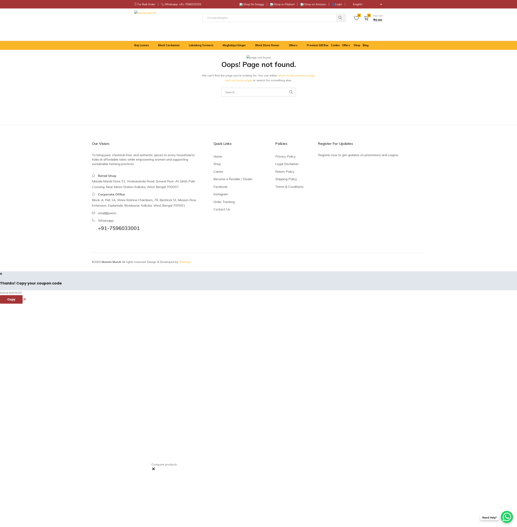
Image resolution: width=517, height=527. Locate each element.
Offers (346, 45)
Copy (11, 299)
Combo (335, 45)
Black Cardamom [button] (169, 45)
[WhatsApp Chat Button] (507, 517)
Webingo (185, 262)
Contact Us (221, 209)
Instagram (220, 194)
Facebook (220, 187)
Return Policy (284, 171)
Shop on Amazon (315, 4)
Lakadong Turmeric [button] (201, 45)
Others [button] (293, 45)
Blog (365, 45)
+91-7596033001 (119, 228)
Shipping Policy (286, 179)
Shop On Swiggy (253, 4)
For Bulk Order (146, 4)
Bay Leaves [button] (141, 45)
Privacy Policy (285, 156)
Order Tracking (224, 202)
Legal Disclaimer (287, 164)
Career (218, 171)
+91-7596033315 (190, 4)
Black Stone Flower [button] (267, 45)
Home (217, 156)
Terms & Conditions (289, 187)
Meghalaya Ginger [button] (234, 45)
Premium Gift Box (317, 45)
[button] (153, 470)
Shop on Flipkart (284, 4)
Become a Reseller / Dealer (232, 179)
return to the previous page (296, 75)
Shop (217, 164)
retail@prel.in (107, 213)
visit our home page (238, 80)
